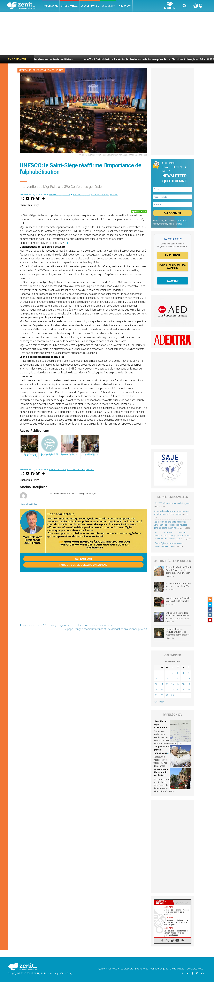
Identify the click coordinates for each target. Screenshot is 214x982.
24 (178, 689)
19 (189, 684)
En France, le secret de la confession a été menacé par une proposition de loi (177, 616)
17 (178, 684)
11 (183, 678)
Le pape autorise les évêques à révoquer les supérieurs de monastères (178, 632)
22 (167, 689)
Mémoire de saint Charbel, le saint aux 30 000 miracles (178, 599)
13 (156, 684)
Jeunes (59, 70)
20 (156, 689)
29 (167, 695)
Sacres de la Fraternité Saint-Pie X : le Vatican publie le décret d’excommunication (178, 570)
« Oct (156, 702)
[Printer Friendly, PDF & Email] (139, 211)
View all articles (28, 504)
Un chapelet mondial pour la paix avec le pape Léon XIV (178, 585)
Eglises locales (45, 70)
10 (178, 678)
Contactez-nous (195, 968)
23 (172, 689)
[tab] (163, 902)
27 (156, 695)
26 (189, 689)
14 (162, 684)
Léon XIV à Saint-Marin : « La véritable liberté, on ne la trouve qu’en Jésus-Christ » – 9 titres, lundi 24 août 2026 (102, 59)
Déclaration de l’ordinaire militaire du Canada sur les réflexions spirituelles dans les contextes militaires (170, 525)
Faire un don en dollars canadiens (83, 564)
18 (183, 684)
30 (172, 695)
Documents (108, 6)
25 (183, 689)
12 (189, 678)
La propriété (127, 968)
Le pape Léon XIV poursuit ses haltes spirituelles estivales (161, 775)
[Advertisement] (107, 33)
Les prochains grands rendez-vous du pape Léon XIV (161, 752)
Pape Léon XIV (51, 6)
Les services (141, 968)
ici (67, 242)
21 (162, 689)
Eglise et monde (90, 6)
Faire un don (124, 6)
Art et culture (27, 70)
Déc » (161, 702)
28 (162, 695)
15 (167, 684)
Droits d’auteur (177, 968)
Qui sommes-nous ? (108, 968)
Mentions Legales (159, 968)
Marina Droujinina (59, 194)
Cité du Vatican (69, 6)
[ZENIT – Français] (24, 6)
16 (172, 684)
